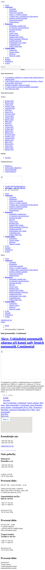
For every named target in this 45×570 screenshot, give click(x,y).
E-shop (7, 63)
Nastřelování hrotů (15, 41)
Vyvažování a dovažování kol (19, 28)
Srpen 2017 (9, 125)
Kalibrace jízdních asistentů (18, 18)
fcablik (5, 398)
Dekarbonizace (14, 22)
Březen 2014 (9, 140)
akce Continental (9, 403)
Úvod (7, 5)
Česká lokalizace (10, 171)
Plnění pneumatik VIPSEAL (18, 39)
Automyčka (13, 50)
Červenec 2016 (10, 134)
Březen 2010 (9, 149)
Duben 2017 (9, 131)
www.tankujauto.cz (7, 554)
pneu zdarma (6, 407)
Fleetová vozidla (14, 56)
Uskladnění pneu (14, 44)
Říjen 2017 (8, 121)
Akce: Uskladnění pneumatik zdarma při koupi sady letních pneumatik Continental (22, 342)
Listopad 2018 (10, 108)
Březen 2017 (9, 133)
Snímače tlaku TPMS (16, 37)
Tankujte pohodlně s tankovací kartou (17, 85)
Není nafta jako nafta (12, 89)
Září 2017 (8, 123)
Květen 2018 (9, 118)
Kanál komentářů (10, 170)
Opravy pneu (13, 33)
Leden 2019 (9, 105)
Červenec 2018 (10, 114)
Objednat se (9, 61)
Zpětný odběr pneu (15, 46)
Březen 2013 (9, 144)
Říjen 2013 (8, 142)
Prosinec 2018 (9, 106)
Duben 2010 (9, 148)
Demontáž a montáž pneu (17, 26)
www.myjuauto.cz (7, 516)
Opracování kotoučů (16, 20)
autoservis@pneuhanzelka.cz (26, 471)
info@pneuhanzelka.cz (8, 471)
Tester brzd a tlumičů (16, 13)
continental (21, 403)
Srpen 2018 (9, 112)
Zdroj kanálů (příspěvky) (13, 168)
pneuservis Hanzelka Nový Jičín (22, 410)
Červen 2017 (9, 127)
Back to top (4, 416)
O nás (7, 58)
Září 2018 (8, 110)
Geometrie (12, 9)
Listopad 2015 (10, 138)
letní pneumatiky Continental (17, 405)
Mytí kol (12, 31)
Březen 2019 (9, 103)
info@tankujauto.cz (7, 544)
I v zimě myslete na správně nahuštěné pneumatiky (22, 87)
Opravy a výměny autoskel (18, 14)
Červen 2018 (9, 116)
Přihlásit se (8, 166)
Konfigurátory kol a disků (17, 43)
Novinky (8, 158)
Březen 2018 (9, 120)
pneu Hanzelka (36, 405)
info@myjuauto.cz (7, 506)
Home (7, 325)
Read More (4, 414)
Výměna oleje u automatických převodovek (23, 16)
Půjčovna (12, 54)
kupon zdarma (33, 403)
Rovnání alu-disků (15, 29)
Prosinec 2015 (9, 136)
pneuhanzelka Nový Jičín (22, 407)
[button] (22, 255)
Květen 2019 (9, 101)
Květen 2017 (9, 129)
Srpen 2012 (9, 146)
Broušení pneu (14, 35)
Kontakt (7, 59)
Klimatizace (13, 11)
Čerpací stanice (14, 52)
